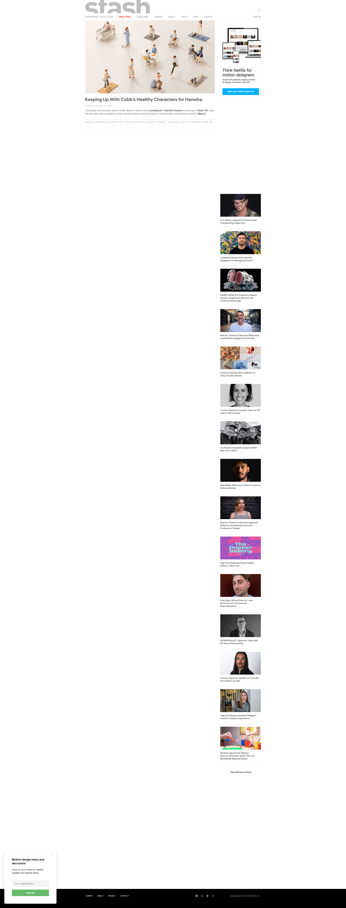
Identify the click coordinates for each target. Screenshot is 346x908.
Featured (161, 122)
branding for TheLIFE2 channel (166, 110)
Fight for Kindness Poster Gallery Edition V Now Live (237, 564)
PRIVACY (112, 896)
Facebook (212, 895)
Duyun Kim (185, 122)
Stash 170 (203, 110)
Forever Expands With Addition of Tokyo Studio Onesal (237, 374)
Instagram (196, 895)
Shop (184, 16)
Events (208, 16)
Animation (113, 122)
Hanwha (196, 122)
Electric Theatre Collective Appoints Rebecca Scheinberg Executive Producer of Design (239, 525)
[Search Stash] (259, 10)
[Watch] (201, 113)
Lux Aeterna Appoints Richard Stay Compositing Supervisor (238, 221)
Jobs (195, 16)
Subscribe (143, 16)
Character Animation (134, 122)
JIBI (211, 122)
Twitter (201, 895)
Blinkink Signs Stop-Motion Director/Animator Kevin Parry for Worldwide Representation (237, 756)
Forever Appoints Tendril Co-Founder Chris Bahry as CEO (239, 679)
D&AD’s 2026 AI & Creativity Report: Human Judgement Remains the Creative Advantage (238, 298)
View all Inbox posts (240, 772)
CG (121, 122)
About (171, 16)
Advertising (101, 122)
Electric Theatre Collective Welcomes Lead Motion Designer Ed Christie (239, 337)
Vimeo (207, 895)
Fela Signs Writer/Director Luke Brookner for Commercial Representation (236, 603)
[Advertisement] (150, 152)
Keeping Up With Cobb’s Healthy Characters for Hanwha (143, 99)
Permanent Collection (99, 16)
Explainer (150, 122)
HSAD (205, 122)
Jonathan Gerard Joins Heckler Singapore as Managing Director (236, 259)
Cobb (176, 122)
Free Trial (125, 16)
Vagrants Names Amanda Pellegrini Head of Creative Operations (238, 717)
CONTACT (124, 896)
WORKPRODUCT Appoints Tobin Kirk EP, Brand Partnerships (239, 642)
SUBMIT (89, 896)
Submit (158, 16)
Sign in (257, 16)
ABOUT (100, 896)
